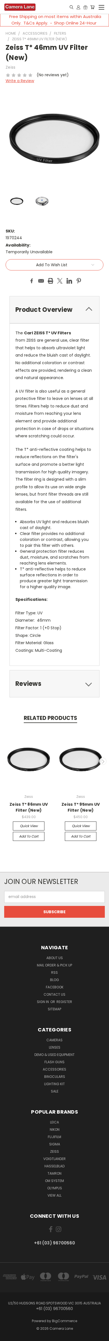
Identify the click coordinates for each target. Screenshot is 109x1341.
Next (102, 761)
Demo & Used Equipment (54, 1054)
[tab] (54, 683)
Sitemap (54, 1009)
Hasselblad (54, 1166)
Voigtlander (54, 1158)
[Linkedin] (69, 281)
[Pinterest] (79, 281)
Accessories (54, 1069)
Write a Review (20, 81)
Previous (6, 761)
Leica (54, 1122)
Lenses (54, 1047)
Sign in (43, 1001)
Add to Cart (28, 836)
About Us (54, 957)
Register (64, 1001)
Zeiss (54, 1151)
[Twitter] (60, 281)
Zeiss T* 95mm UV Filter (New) (80, 807)
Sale (54, 1091)
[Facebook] (31, 281)
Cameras (54, 1040)
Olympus (54, 1188)
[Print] (50, 281)
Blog (54, 979)
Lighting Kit (54, 1084)
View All (54, 1195)
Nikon (55, 1129)
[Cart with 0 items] (92, 7)
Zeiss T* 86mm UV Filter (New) (29, 807)
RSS (54, 972)
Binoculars (54, 1076)
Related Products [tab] (50, 718)
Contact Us (54, 994)
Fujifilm (54, 1136)
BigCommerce (64, 1320)
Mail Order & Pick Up (54, 965)
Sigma (54, 1144)
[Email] (41, 281)
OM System (54, 1180)
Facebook (54, 987)
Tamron (54, 1173)
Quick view (29, 825)
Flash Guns (54, 1062)
